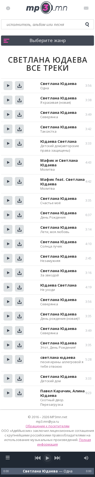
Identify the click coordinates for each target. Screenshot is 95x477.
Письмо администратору (87, 8)
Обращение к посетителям (47, 426)
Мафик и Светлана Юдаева (59, 162)
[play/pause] (47, 458)
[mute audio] (86, 458)
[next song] (57, 458)
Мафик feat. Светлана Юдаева (62, 181)
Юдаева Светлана (58, 141)
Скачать (19, 85)
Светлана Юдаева (58, 83)
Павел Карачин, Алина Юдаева (62, 393)
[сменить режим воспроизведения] (8, 457)
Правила (9, 8)
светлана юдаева (57, 357)
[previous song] (38, 458)
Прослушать (8, 85)
